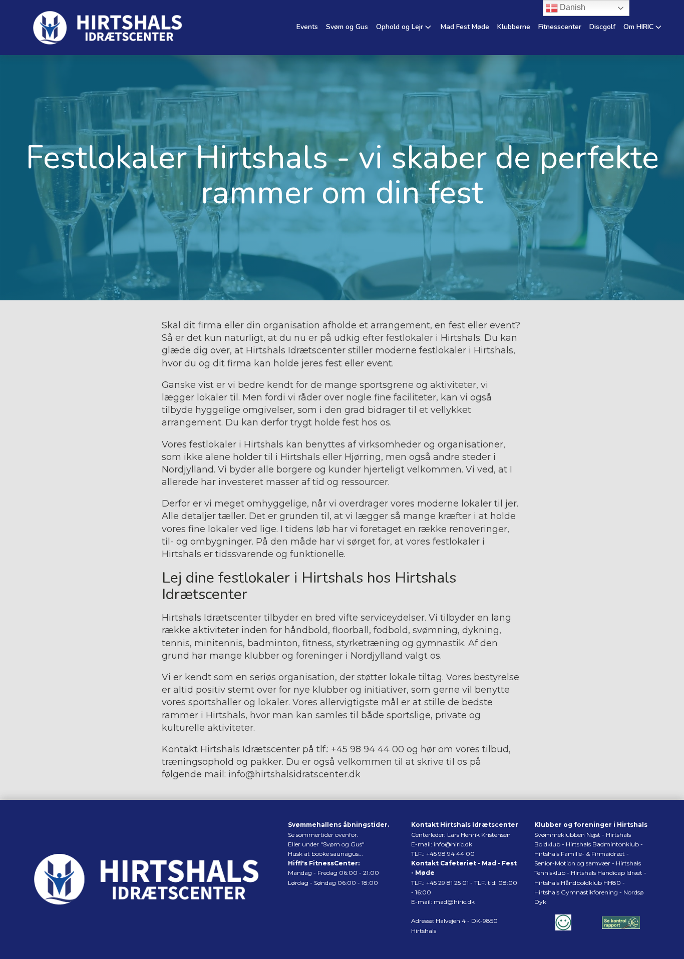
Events (307, 27)
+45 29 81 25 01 (447, 882)
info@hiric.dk (453, 844)
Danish (571, 7)
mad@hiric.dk (454, 901)
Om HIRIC (638, 27)
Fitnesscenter (559, 27)
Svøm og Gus (347, 27)
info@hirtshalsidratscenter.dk (294, 774)
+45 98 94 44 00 (367, 749)
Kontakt (180, 749)
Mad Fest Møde (465, 27)
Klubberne (513, 27)
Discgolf (602, 27)
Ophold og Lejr (399, 27)
